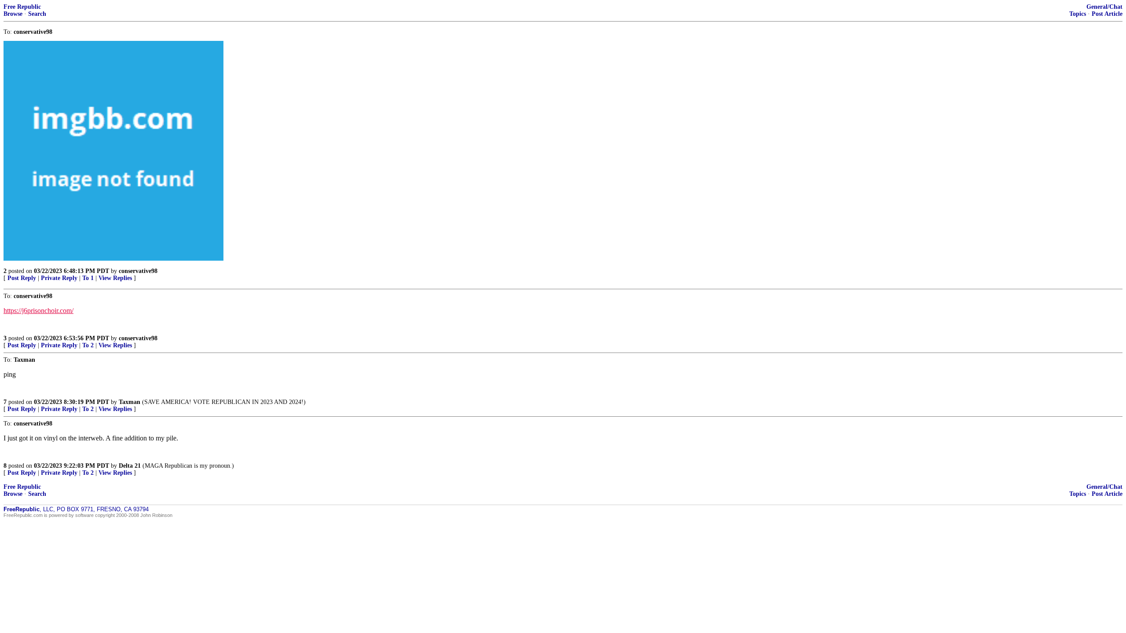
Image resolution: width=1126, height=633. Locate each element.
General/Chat (1104, 7)
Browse (13, 14)
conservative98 (138, 271)
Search (37, 14)
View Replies (115, 278)
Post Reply (21, 278)
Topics (1077, 14)
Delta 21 (130, 465)
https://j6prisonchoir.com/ (38, 310)
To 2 (88, 345)
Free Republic (22, 7)
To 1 (88, 278)
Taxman (129, 402)
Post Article (1107, 14)
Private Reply (59, 278)
